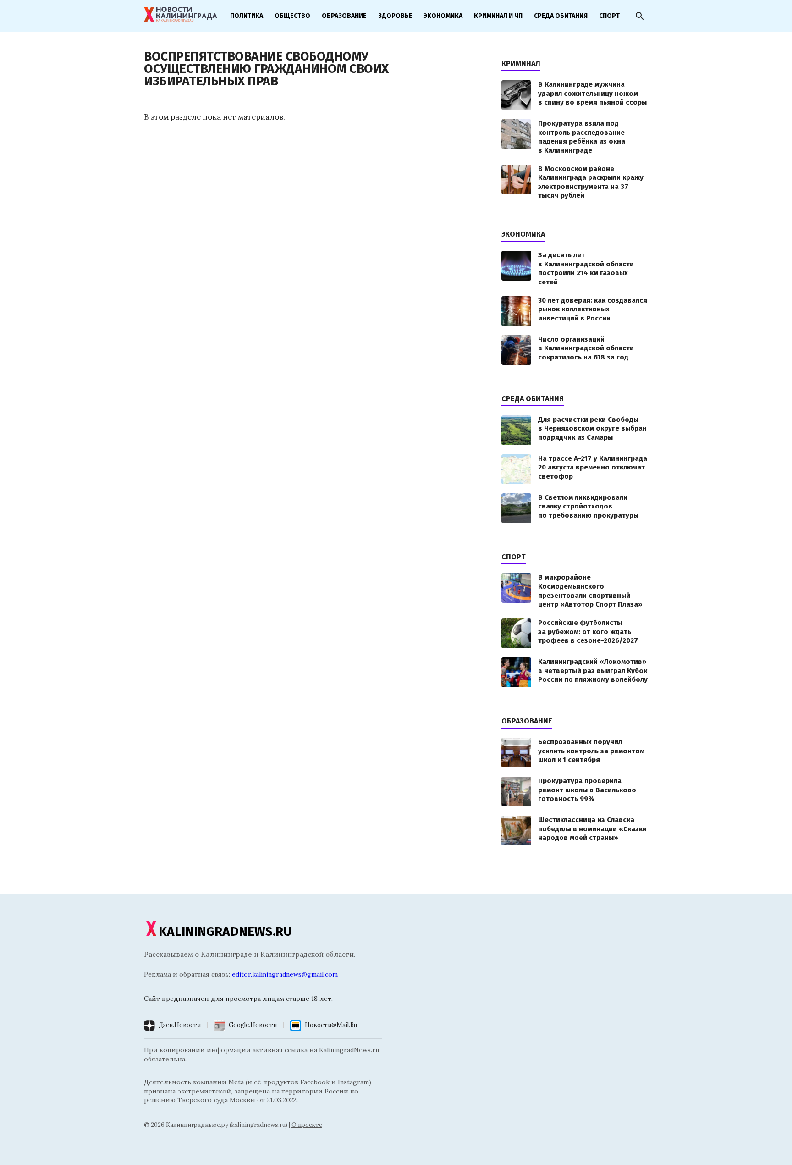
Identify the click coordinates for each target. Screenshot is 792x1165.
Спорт (609, 16)
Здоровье (395, 16)
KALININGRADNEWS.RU (225, 931)
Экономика (443, 16)
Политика (246, 16)
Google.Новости (253, 1025)
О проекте (307, 1125)
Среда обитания (561, 16)
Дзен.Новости (180, 1025)
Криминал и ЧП (498, 16)
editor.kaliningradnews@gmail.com (285, 974)
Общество (292, 16)
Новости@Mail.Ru (331, 1025)
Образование (344, 16)
